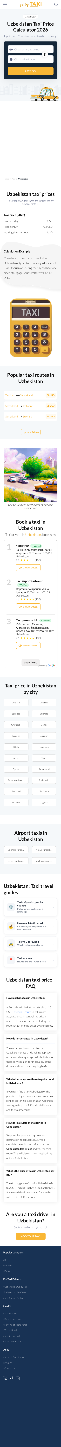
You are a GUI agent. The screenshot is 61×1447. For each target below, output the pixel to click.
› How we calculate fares (15, 1324)
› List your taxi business (14, 1292)
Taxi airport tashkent (29, 581)
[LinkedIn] (18, 1378)
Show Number (30, 567)
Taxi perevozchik (27, 620)
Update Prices (30, 432)
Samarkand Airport (17, 780)
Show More (30, 662)
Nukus (44, 758)
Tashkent (16, 802)
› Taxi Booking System (13, 1298)
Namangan (44, 747)
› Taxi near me (9, 1313)
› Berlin (6, 1259)
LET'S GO (30, 71)
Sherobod (16, 791)
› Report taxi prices (12, 1319)
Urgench (44, 802)
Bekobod (16, 713)
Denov (44, 724)
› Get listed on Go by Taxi (15, 1286)
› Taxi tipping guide (12, 1336)
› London (7, 1265)
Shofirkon (44, 791)
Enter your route (22, 1011)
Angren (44, 702)
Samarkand (43, 769)
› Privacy (7, 1362)
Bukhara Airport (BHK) (18, 849)
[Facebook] (12, 1378)
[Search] (56, 4)
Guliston (44, 735)
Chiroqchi (16, 724)
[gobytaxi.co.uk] (30, 4)
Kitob (16, 747)
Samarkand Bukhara (18, 416)
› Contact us (9, 1368)
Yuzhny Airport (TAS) (46, 860)
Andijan (16, 702)
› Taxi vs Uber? (10, 1330)
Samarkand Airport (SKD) (18, 860)
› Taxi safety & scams (13, 1341)
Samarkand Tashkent (19, 405)
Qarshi (16, 769)
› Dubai (6, 1271)
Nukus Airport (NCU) (46, 849)
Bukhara (44, 713)
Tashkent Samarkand (19, 395)
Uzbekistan (30, 16)
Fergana (16, 735)
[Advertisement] (30, 136)
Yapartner (22, 545)
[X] (5, 1378)
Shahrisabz (44, 780)
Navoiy (16, 758)
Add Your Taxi (30, 1236)
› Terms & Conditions (13, 1357)
